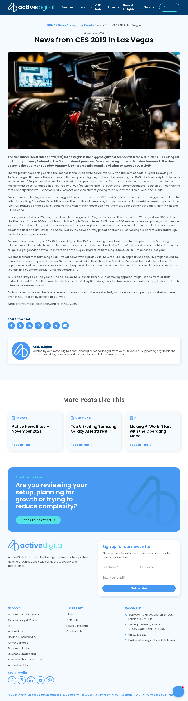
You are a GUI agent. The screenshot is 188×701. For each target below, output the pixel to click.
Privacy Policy (109, 695)
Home (51, 25)
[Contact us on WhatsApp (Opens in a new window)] (50, 680)
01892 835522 (137, 634)
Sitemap (127, 695)
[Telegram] (56, 325)
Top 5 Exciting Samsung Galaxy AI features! (93, 429)
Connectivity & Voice (22, 620)
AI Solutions (16, 631)
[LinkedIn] (29, 325)
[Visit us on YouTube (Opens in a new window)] (40, 680)
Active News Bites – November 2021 (30, 429)
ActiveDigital (42, 347)
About (85, 7)
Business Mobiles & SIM (23, 614)
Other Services (18, 643)
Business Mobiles (19, 648)
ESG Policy (142, 695)
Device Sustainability (22, 637)
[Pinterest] (47, 325)
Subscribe (139, 588)
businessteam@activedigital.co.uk (151, 640)
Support (150, 7)
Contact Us (74, 631)
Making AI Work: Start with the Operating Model (150, 431)
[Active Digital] (31, 7)
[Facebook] (11, 325)
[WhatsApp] (38, 325)
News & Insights (129, 7)
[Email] (65, 325)
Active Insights (18, 665)
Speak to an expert (36, 520)
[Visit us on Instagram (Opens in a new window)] (21, 680)
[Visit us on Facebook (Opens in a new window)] (12, 680)
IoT (10, 626)
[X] (20, 325)
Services (67, 7)
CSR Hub (98, 7)
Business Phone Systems (25, 659)
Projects (114, 7)
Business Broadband (22, 654)
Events (89, 25)
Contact (169, 7)
